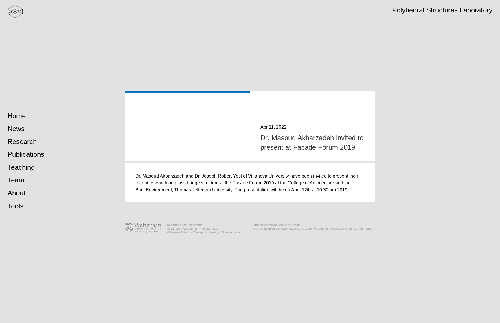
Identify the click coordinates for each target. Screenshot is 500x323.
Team (16, 180)
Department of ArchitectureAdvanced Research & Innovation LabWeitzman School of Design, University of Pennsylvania (203, 228)
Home (17, 116)
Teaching (21, 167)
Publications (26, 154)
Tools (15, 206)
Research (22, 141)
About (16, 193)
